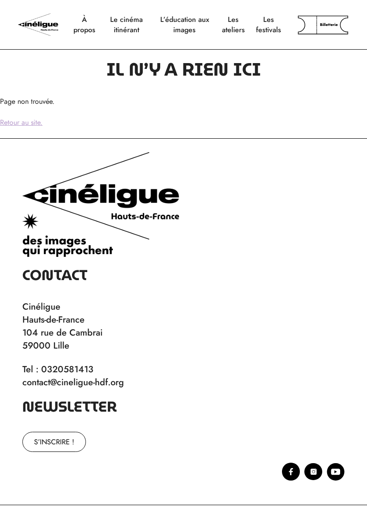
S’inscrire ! (54, 442)
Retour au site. (21, 122)
